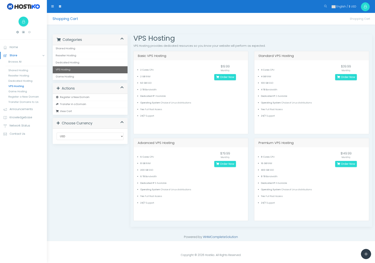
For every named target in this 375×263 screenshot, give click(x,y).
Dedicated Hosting (20, 81)
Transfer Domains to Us (23, 102)
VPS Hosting (16, 86)
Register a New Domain (23, 97)
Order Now (226, 77)
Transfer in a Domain (72, 104)
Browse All (14, 62)
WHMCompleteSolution (220, 237)
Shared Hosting (18, 70)
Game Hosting (17, 91)
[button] (17, 32)
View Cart (65, 111)
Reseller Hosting (18, 75)
